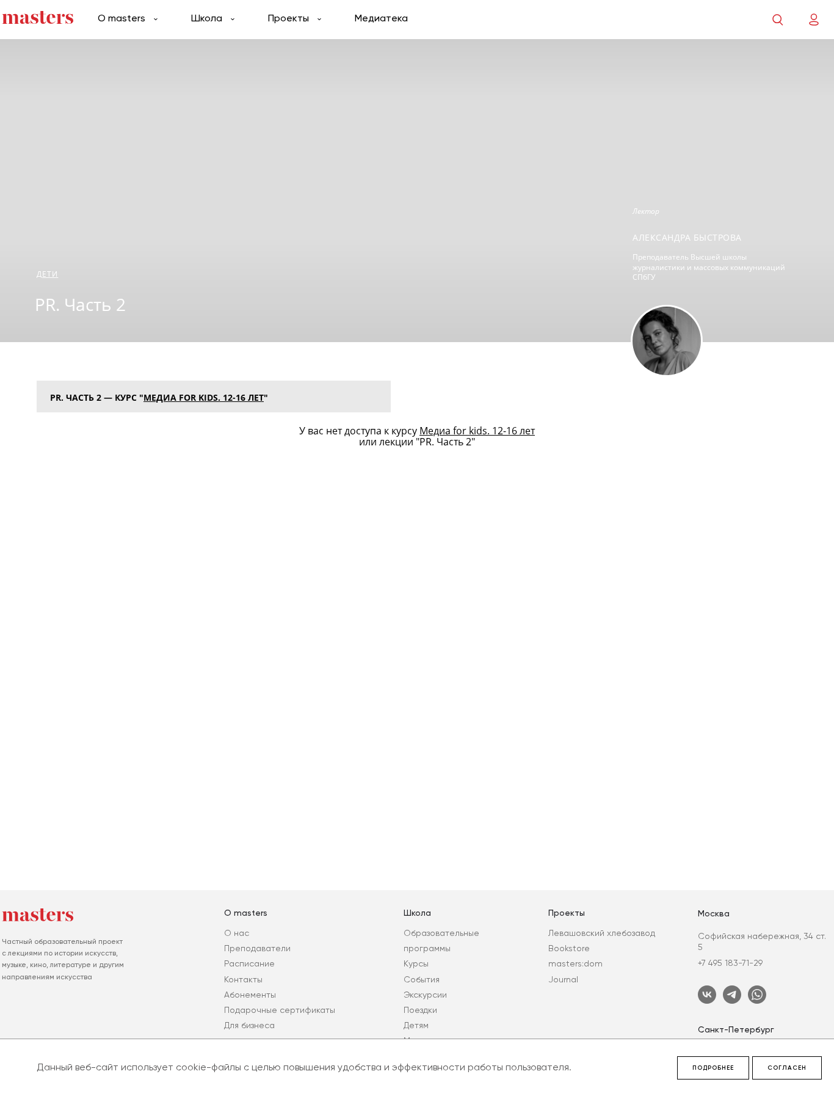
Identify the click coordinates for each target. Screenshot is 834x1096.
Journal (563, 979)
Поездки (420, 1010)
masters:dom (575, 963)
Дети (47, 274)
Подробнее (713, 1068)
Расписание (249, 963)
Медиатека (381, 18)
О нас (236, 933)
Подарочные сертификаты (279, 1010)
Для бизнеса (249, 1025)
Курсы (416, 963)
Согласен (787, 1068)
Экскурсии (425, 994)
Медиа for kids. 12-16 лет (203, 397)
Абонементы (250, 994)
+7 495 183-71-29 (730, 963)
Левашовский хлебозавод (601, 933)
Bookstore (569, 948)
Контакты (243, 979)
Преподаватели (257, 948)
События (422, 979)
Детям (416, 1025)
